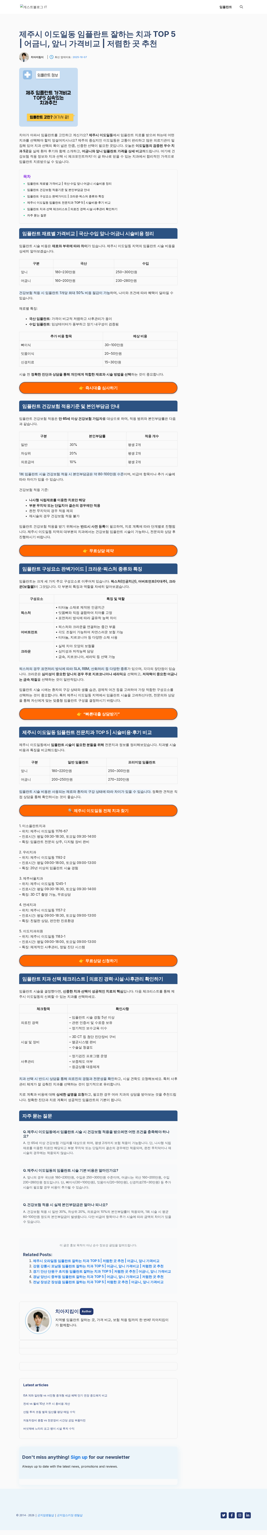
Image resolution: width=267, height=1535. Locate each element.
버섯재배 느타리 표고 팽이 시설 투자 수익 (48, 1428)
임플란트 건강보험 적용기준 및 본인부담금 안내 (58, 190)
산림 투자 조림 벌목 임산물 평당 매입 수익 (49, 1411)
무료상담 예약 (101, 550)
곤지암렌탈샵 (46, 1515)
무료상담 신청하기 (101, 960)
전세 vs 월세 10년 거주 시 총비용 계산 (46, 1403)
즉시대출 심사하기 (101, 388)
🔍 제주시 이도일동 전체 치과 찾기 (98, 810)
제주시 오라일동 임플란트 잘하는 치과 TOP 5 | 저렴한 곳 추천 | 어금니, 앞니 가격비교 (96, 1261)
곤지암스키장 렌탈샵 (69, 1515)
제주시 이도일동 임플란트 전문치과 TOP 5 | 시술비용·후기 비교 (69, 202)
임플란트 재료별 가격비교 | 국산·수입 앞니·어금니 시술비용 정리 (69, 183)
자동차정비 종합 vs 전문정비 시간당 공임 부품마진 (54, 1420)
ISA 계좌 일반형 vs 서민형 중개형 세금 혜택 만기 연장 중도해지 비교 (65, 1395)
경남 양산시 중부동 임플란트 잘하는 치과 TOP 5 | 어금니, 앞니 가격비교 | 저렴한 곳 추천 (98, 1277)
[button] (241, 7)
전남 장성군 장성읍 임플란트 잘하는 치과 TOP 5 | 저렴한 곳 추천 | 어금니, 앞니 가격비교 (98, 1282)
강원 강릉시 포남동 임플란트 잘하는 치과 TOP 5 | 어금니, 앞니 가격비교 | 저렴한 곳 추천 (98, 1266)
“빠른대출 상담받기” (101, 714)
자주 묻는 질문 (36, 215)
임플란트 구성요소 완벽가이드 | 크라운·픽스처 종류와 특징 (65, 196)
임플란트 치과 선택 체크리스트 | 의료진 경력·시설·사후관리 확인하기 (72, 209)
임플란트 (226, 7)
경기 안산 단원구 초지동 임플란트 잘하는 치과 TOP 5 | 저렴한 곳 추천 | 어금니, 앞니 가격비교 (102, 1271)
